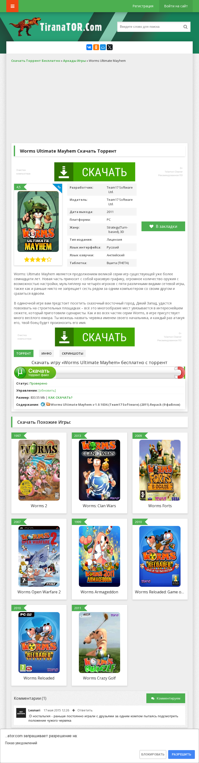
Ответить (85, 710)
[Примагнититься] (179, 377)
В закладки (166, 226)
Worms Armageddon (99, 592)
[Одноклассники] (96, 47)
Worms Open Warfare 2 (39, 592)
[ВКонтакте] (89, 47)
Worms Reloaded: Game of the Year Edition (160, 592)
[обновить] (47, 390)
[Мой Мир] (103, 47)
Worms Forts (160, 505)
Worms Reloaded (39, 678)
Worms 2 (39, 505)
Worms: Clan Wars (99, 505)
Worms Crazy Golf (99, 678)
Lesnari (34, 710)
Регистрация (143, 6)
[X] (110, 47)
